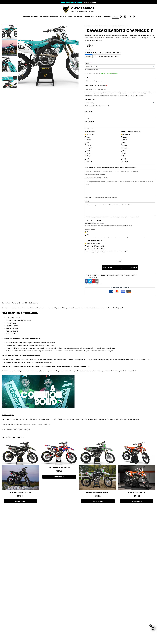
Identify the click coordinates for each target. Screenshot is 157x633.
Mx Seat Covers (66, 17)
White (88, 140)
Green (88, 156)
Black (88, 137)
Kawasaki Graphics (95, 284)
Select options (20, 501)
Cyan (88, 153)
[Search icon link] (130, 16)
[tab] (6, 303)
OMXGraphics (82, 8)
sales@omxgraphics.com (79, 348)
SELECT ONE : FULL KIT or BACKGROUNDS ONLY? (102, 53)
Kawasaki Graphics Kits (106, 25)
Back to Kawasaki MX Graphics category (16, 429)
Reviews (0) (16, 303)
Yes (87, 232)
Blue (88, 150)
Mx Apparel (78, 17)
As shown (90, 134)
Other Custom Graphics (49, 17)
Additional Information (30, 303)
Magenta (89, 148)
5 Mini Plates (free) (93, 243)
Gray (88, 159)
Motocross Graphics (30, 17)
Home (86, 25)
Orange (89, 161)
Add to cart (120, 267)
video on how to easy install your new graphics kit (33, 424)
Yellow (88, 145)
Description (6, 303)
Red (87, 142)
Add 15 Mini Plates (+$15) (95, 249)
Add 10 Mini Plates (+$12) (95, 246)
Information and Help (93, 17)
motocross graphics (14, 308)
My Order (107, 17)
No (87, 235)
